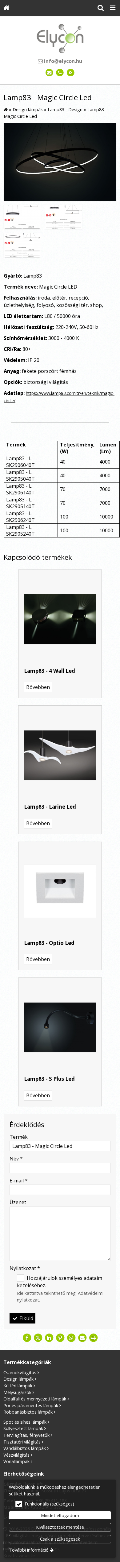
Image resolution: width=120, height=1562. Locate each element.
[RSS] (70, 72)
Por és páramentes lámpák (30, 1405)
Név (16, 1158)
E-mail (19, 1180)
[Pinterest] (60, 1338)
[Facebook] (27, 1338)
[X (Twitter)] (38, 1338)
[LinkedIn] (49, 1338)
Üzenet (18, 1202)
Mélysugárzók (17, 1392)
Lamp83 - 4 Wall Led (49, 670)
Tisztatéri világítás (22, 1442)
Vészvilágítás (16, 1455)
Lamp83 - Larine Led (50, 806)
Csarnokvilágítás (19, 1372)
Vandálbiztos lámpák (24, 1448)
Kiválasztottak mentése (60, 1527)
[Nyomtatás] (93, 1338)
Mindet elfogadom (60, 1515)
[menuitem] (6, 8)
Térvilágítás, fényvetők (26, 1435)
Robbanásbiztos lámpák (28, 1412)
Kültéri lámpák (17, 1386)
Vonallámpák (16, 1461)
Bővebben (38, 687)
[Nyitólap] (6, 8)
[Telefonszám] (60, 72)
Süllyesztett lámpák (23, 1428)
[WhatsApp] (71, 1338)
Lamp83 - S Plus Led (49, 1078)
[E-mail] (49, 72)
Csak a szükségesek (60, 1539)
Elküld (25, 1318)
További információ (29, 1550)
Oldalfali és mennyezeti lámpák (34, 1399)
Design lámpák (18, 1379)
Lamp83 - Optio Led (49, 942)
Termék (19, 1137)
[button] (112, 8)
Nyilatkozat (25, 1268)
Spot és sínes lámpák (24, 1422)
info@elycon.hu (62, 61)
